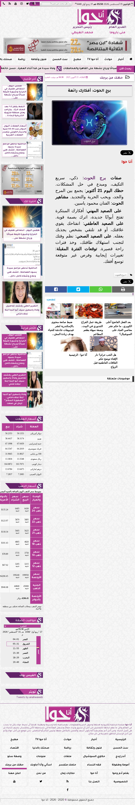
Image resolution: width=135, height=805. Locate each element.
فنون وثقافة (38, 59)
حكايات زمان (67, 773)
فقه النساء (94, 765)
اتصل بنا (94, 782)
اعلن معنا (14, 773)
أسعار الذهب (27, 486)
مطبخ (77, 59)
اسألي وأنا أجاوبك (41, 765)
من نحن (41, 773)
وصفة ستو (14, 756)
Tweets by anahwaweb (29, 697)
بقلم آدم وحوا (120, 773)
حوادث (108, 59)
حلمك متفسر (67, 765)
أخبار (121, 59)
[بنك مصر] (67, 46)
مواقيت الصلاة (25, 620)
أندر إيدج (121, 756)
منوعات (41, 756)
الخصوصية (121, 782)
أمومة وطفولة (120, 765)
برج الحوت (95, 177)
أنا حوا (94, 773)
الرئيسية (120, 739)
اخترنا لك (30, 201)
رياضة (21, 59)
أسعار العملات (25, 419)
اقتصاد (14, 748)
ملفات (67, 756)
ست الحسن (60, 59)
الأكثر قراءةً (28, 328)
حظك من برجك (111, 78)
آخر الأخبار (29, 79)
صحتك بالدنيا (41, 748)
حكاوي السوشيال (94, 756)
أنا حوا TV (92, 59)
